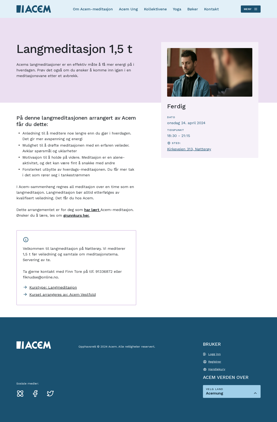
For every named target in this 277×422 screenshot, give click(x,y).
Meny (248, 9)
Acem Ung (128, 9)
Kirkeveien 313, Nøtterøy (189, 149)
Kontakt (211, 9)
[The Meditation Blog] (21, 393)
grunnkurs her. (76, 215)
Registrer (214, 361)
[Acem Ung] (33, 8)
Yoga (177, 9)
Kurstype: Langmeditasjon (53, 287)
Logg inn (214, 354)
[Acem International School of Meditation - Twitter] (52, 393)
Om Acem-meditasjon (93, 9)
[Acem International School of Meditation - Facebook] (36, 393)
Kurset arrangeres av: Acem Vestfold (62, 294)
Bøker (192, 9)
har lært (92, 209)
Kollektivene (155, 9)
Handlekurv (216, 369)
